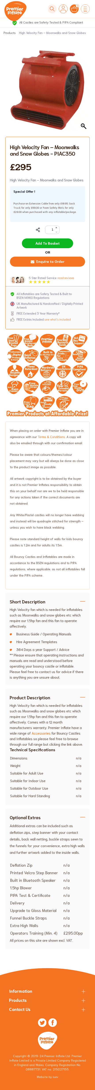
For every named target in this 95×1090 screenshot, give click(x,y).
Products (10, 33)
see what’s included (57, 319)
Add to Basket (47, 243)
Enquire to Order (50, 261)
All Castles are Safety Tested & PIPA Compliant (50, 22)
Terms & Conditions (51, 437)
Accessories (41, 733)
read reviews (65, 277)
